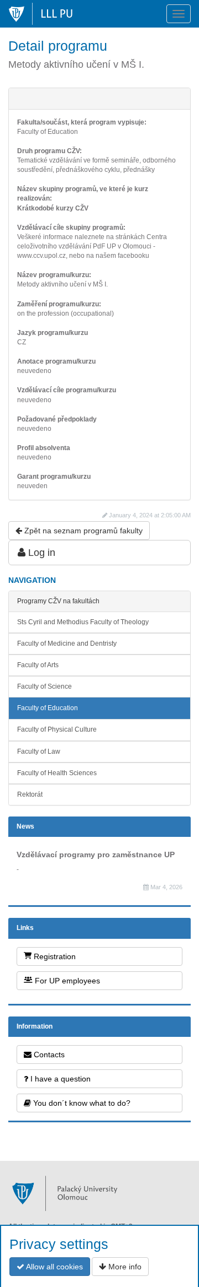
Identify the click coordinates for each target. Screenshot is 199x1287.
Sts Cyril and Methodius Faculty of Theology (83, 622)
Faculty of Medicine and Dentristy (67, 643)
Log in (40, 552)
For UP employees (66, 980)
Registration (54, 956)
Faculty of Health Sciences (57, 773)
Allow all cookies (53, 1266)
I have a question (59, 1078)
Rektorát (30, 794)
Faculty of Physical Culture (57, 729)
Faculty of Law (38, 751)
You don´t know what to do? (80, 1103)
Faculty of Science (44, 686)
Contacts (48, 1054)
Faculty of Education (47, 708)
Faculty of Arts (38, 665)
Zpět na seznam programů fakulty (82, 530)
